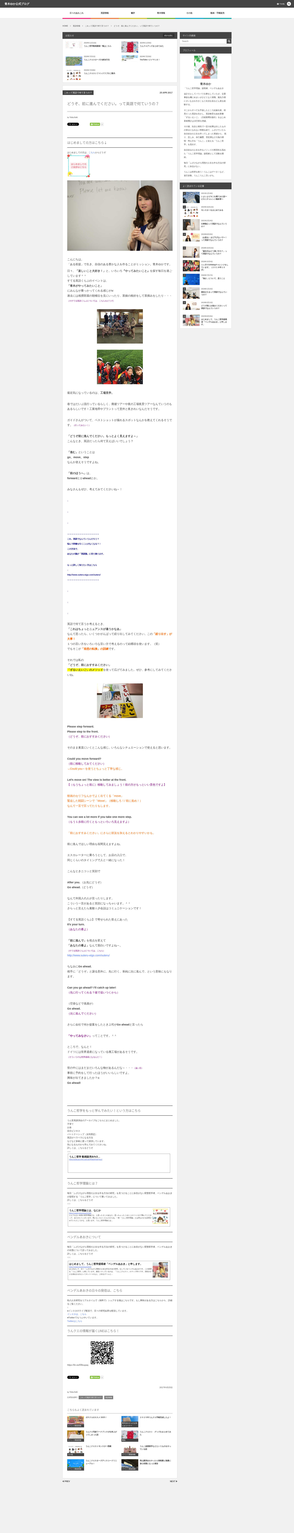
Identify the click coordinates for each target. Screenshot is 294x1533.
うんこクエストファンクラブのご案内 (99, 73)
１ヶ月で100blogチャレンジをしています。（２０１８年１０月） (214, 267)
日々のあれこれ (77, 13)
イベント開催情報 (74, 1426)
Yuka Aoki (74, 117)
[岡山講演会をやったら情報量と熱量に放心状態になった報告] (129, 1464)
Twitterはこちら (74, 1321)
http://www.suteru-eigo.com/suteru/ (88, 955)
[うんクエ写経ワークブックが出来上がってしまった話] (75, 1436)
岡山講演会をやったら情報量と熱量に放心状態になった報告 (155, 1462)
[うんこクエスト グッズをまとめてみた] (129, 1436)
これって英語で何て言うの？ (78, 92)
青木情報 (161, 13)
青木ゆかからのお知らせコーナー (129, 1424)
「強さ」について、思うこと (213, 278)
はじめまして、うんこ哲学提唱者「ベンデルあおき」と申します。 (214, 322)
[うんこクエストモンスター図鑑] (75, 1450)
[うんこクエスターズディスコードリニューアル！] (75, 1464)
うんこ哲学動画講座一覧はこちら (97, 46)
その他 (189, 13)
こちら (92, 152)
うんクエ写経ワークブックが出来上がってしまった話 (101, 1433)
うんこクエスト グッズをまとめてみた (155, 1433)
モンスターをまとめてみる (212, 210)
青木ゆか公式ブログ (17, 3)
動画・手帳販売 (217, 13)
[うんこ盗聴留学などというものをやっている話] (129, 1450)
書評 (133, 13)
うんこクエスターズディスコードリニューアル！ (101, 1462)
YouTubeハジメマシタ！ (150, 60)
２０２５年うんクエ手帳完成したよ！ (155, 1417)
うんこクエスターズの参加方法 (97, 60)
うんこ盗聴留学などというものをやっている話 (155, 1447)
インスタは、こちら (77, 1314)
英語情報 (105, 13)
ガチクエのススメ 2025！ (96, 1417)
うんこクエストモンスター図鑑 (98, 1446)
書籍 (123, 1440)
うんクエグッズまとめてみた (152, 46)
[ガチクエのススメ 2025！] (75, 1421)
